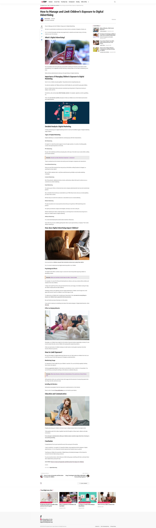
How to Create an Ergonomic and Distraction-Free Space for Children (67, 461)
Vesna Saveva (47, 18)
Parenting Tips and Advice (46, 8)
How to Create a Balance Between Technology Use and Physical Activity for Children (107, 49)
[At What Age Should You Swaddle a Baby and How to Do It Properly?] (49, 497)
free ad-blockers (59, 390)
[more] (88, 2)
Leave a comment (84, 483)
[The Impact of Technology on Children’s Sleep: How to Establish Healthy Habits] (96, 35)
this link (47, 305)
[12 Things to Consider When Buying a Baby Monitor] (88, 497)
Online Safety (102, 45)
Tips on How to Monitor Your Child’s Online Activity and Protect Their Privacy (107, 42)
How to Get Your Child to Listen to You (106, 504)
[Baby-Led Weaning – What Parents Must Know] (96, 29)
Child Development (103, 31)
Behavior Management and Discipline (106, 36)
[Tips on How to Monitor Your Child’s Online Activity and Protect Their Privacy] (96, 42)
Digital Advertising (53, 467)
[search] (114, 2)
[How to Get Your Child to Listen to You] (107, 497)
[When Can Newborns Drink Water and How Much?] (68, 497)
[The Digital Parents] (43, 2)
